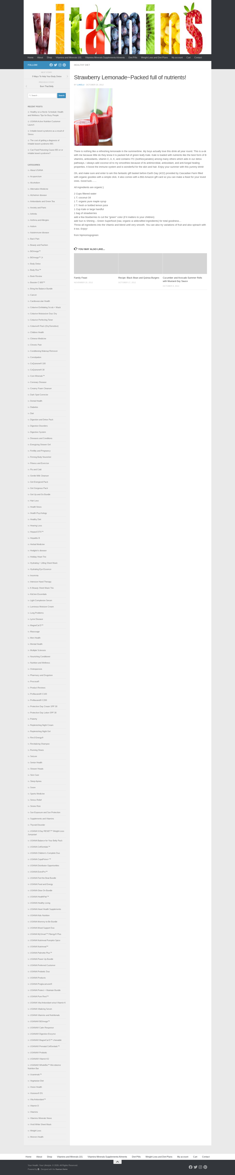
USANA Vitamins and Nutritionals (45, 1015)
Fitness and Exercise (39, 463)
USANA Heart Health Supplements (45, 909)
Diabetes (34, 407)
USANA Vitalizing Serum (41, 1009)
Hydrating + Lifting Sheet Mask (44, 563)
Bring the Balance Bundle (41, 288)
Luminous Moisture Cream (42, 606)
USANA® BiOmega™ (40, 1021)
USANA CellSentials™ (40, 847)
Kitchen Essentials (38, 594)
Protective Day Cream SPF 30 (43, 706)
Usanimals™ (36, 1074)
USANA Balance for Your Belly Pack (46, 840)
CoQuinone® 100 (38, 363)
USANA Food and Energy (41, 884)
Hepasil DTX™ (37, 532)
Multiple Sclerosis (38, 650)
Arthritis (33, 214)
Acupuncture (35, 176)
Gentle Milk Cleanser (39, 476)
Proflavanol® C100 (38, 694)
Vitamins (34, 1112)
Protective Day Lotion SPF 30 (43, 712)
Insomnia (34, 575)
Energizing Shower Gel (40, 444)
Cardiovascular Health (40, 301)
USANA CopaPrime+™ (40, 859)
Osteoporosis (36, 669)
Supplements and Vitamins (42, 818)
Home (30, 57)
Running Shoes (37, 750)
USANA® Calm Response (42, 1027)
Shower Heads (36, 769)
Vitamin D (34, 1106)
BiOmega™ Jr (36, 257)
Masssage (35, 631)
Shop (49, 57)
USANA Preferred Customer (42, 965)
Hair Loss (34, 500)
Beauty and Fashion (39, 245)
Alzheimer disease (38, 195)
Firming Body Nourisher (40, 457)
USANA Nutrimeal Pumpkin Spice (45, 940)
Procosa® (34, 681)
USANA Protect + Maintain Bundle (45, 990)
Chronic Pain (36, 345)
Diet (32, 413)
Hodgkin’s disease (38, 550)
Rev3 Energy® (36, 737)
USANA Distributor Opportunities (44, 865)
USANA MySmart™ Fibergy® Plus (45, 934)
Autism (33, 226)
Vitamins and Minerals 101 (68, 57)
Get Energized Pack (39, 482)
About (40, 57)
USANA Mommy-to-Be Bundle (43, 921)
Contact (198, 57)
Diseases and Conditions (41, 438)
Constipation (35, 357)
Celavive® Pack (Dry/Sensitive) (44, 326)
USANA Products (38, 978)
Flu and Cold (35, 469)
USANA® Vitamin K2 (39, 1059)
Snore (32, 787)
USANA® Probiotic (38, 1052)
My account (177, 57)
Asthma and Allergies (39, 220)
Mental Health (36, 644)
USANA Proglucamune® (41, 984)
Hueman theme (61, 1169)
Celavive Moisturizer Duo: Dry (43, 313)
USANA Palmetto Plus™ (41, 953)
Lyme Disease (36, 619)
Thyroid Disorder (37, 825)
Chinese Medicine (38, 338)
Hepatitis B (35, 538)
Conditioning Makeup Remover (44, 351)
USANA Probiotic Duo (40, 971)
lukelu (80, 85)
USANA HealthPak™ (39, 897)
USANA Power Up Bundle (41, 959)
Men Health (35, 638)
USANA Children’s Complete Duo (45, 853)
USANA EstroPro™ (39, 872)
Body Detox (35, 264)
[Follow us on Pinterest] (64, 65)
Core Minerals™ (37, 376)
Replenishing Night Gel (40, 731)
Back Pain (34, 239)
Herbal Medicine (37, 544)
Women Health (36, 1137)
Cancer (33, 295)
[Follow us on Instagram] (59, 65)
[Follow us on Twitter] (55, 65)
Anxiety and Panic (38, 207)
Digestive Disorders (39, 426)
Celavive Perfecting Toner (41, 320)
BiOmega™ (35, 251)
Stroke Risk (35, 806)
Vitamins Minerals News (41, 1118)
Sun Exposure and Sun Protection (45, 812)
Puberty (33, 719)
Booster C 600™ (37, 282)
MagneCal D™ (36, 625)
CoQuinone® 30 (37, 370)
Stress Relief (36, 800)
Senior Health (36, 762)
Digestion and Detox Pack (41, 419)
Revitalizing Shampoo (40, 744)
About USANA (36, 170)
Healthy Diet (82, 65)
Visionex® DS (36, 1093)
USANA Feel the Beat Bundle (43, 878)
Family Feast (80, 278)
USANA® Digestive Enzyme (43, 1034)
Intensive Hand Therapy (40, 582)
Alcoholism (35, 182)
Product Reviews (37, 688)
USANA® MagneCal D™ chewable (45, 1040)
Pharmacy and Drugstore (41, 675)
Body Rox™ (35, 270)
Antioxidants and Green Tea (42, 201)
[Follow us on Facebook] (51, 65)
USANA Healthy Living (40, 903)
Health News (36, 507)
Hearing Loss (36, 525)
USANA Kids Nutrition (40, 915)
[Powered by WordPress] (38, 1169)
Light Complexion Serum (41, 600)
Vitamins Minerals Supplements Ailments (105, 57)
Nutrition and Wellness (40, 663)
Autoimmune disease (39, 232)
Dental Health (36, 401)
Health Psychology (38, 513)
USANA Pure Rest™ (39, 996)
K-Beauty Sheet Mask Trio (42, 588)
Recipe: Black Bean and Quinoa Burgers (138, 278)
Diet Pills (133, 57)
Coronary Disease (38, 382)
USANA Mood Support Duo (42, 928)
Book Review (36, 276)
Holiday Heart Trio (38, 557)
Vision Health (36, 1087)
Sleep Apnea (35, 781)
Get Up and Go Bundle (40, 494)
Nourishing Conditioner (40, 656)
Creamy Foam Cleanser (41, 388)
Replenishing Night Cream (41, 725)
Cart (188, 57)
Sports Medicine (37, 794)
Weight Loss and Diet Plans (154, 57)
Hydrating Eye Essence (40, 569)
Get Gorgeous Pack (39, 488)
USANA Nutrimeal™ (39, 946)
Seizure (33, 756)
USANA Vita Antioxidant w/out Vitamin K (48, 1003)
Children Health (37, 332)
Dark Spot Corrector (39, 394)
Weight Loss (35, 1130)
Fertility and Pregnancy (40, 451)
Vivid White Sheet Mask (40, 1124)
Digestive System (38, 432)
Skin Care (34, 775)
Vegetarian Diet (37, 1081)
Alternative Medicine (39, 189)
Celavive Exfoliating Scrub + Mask (45, 307)
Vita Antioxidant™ (38, 1099)
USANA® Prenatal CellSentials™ (45, 1046)
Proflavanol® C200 (38, 700)
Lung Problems (37, 613)
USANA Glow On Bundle (41, 890)
